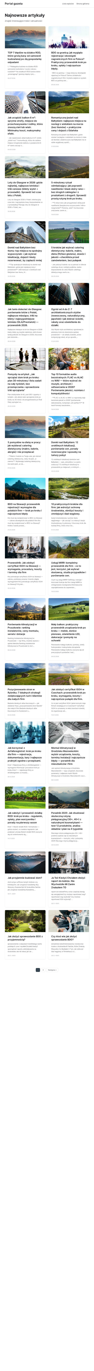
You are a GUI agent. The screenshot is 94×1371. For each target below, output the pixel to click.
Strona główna (82, 4)
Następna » (52, 970)
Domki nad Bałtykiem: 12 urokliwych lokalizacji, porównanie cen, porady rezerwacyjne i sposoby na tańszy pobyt (66, 449)
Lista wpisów (68, 4)
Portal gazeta (14, 3)
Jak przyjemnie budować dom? (25, 877)
